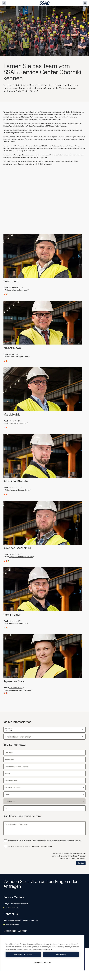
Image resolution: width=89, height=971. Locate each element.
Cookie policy (46, 949)
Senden (81, 863)
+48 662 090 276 (14, 421)
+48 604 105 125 (14, 488)
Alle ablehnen (61, 954)
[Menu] (85, 3)
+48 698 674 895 (15, 688)
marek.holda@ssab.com (17, 423)
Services (8, 730)
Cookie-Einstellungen (42, 962)
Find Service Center (12, 908)
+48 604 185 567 (14, 554)
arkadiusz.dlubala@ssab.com (19, 490)
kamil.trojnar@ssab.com (17, 623)
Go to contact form (12, 924)
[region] (42, 953)
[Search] (4, 3)
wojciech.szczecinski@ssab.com (21, 557)
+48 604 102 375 (14, 621)
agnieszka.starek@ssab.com (20, 690)
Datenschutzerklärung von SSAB (72, 858)
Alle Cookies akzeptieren (23, 954)
